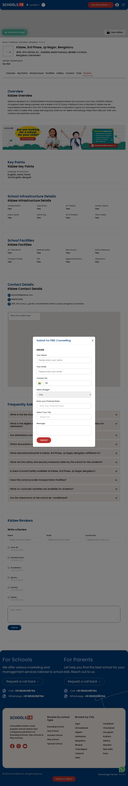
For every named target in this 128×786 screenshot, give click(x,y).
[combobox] (40, 383)
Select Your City (44, 412)
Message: (41, 423)
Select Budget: (43, 389)
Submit (44, 440)
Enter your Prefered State (48, 401)
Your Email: (41, 366)
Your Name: (42, 355)
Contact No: (42, 378)
